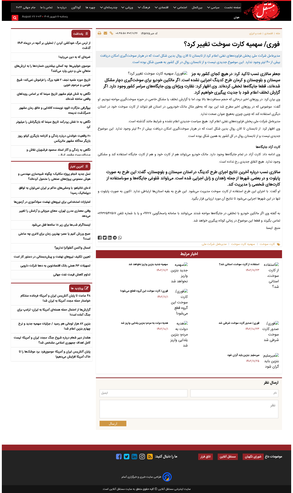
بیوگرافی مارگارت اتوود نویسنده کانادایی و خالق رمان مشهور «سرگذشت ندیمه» (54, 110)
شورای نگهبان (253, 456)
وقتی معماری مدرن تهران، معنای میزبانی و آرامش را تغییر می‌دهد (54, 213)
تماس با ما (46, 7)
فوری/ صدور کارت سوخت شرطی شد (239, 323)
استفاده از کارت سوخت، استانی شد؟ (239, 264)
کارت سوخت (267, 244)
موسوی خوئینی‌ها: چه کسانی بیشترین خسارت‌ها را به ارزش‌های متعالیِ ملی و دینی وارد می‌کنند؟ (52, 69)
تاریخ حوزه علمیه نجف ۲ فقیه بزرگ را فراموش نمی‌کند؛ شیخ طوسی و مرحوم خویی (53, 83)
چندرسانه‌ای (110, 7)
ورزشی (129, 7)
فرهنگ (146, 7)
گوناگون (76, 7)
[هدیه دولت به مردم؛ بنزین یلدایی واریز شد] (178, 335)
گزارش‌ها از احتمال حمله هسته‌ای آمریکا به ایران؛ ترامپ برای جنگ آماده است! (53, 312)
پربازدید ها (77, 288)
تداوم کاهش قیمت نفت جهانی (71, 274)
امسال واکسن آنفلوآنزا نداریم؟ (72, 247)
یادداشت (78, 34)
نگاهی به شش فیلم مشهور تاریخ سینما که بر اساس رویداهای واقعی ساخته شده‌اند (53, 96)
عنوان (236, 17)
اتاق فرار (206, 456)
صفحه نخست (232, 7)
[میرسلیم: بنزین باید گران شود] (270, 361)
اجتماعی (182, 7)
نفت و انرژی (255, 33)
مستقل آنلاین (228, 456)
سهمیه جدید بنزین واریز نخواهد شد (148, 264)
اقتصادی (163, 7)
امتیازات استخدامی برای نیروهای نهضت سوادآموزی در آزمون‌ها (52, 202)
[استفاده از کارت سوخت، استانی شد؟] (270, 276)
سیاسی (215, 7)
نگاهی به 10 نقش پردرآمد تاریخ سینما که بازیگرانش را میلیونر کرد (53, 124)
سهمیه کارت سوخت (243, 244)
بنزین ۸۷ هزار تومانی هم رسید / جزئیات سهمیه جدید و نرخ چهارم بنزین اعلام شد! (54, 326)
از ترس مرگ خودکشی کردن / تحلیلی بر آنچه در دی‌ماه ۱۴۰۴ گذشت (53, 46)
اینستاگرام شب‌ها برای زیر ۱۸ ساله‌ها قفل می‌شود (61, 224)
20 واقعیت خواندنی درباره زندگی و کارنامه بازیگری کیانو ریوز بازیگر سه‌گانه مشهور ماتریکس (54, 138)
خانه (278, 33)
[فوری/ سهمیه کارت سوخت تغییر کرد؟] (115, 237)
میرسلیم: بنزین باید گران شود (243, 355)
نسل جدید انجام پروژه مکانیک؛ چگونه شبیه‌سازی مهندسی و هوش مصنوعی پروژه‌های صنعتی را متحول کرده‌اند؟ (54, 177)
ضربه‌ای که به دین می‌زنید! (74, 57)
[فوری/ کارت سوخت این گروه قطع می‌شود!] (178, 302)
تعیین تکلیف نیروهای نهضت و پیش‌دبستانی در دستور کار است (52, 256)
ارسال (113, 423)
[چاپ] (99, 33)
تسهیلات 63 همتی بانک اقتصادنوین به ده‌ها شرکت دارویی (55, 265)
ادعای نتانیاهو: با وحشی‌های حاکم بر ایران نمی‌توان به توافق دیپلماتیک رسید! (54, 191)
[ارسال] (104, 33)
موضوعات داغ (273, 456)
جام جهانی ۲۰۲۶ (26, 7)
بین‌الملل (197, 7)
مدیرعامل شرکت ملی (214, 244)
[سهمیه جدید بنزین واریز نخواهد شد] (178, 273)
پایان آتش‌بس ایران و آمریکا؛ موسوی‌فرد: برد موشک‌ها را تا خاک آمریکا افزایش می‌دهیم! (54, 354)
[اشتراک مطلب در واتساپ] (120, 238)
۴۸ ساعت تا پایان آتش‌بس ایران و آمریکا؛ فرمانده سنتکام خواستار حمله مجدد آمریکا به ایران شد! (55, 298)
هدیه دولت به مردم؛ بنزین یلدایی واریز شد (144, 323)
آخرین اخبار (76, 166)
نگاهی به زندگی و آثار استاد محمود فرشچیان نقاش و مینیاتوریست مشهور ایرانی (58, 152)
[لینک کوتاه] (110, 33)
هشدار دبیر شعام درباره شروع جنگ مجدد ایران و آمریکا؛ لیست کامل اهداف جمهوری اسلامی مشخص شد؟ (52, 340)
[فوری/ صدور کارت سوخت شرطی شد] (270, 332)
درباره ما (62, 7)
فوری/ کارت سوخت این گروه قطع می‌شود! (144, 291)
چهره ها (91, 7)
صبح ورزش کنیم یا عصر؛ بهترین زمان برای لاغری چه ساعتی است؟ (54, 236)
